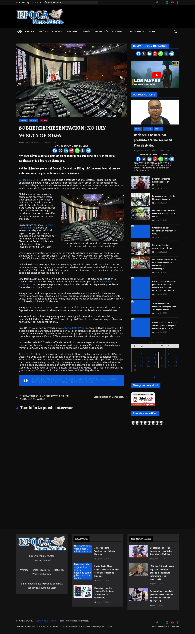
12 (148, 358)
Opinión (86, 31)
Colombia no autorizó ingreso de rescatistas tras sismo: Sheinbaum (161, 551)
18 (141, 362)
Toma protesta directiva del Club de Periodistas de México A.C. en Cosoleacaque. (164, 264)
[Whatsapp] (77, 150)
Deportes (72, 31)
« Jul (154, 376)
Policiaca (57, 31)
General (29, 31)
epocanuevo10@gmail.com (41, 587)
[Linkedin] (66, 150)
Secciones (135, 31)
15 (168, 358)
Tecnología (101, 31)
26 (148, 366)
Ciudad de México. (29, 179)
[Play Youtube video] (156, 75)
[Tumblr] (82, 150)
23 (175, 362)
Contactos (175, 626)
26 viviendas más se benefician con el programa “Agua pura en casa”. (164, 306)
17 (134, 362)
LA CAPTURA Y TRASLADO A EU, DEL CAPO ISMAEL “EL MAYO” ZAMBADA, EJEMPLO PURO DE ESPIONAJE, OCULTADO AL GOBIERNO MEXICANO (74, 381)
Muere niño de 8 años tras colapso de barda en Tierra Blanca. (163, 213)
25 (141, 366)
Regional (158, 129)
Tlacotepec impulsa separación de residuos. (162, 247)
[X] (60, 150)
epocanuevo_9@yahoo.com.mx (45, 583)
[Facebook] (54, 150)
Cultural (117, 31)
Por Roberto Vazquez (160, 151)
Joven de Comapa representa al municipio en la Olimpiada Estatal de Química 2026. (164, 325)
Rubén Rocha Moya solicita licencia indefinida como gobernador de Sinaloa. (106, 571)
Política (43, 31)
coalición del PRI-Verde (73, 328)
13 (155, 358)
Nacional (33, 121)
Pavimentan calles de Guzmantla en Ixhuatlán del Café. (164, 230)
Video (152, 31)
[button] (124, 32)
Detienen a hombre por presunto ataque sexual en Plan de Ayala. (153, 140)
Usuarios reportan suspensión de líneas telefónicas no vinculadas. (104, 593)
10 (134, 358)
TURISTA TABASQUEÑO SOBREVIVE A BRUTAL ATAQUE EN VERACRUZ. (45, 397)
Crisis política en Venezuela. (109, 397)
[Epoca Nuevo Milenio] (19, 31)
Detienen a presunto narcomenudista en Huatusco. (161, 181)
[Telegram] (88, 150)
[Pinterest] (71, 150)
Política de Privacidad (160, 626)
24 (134, 366)
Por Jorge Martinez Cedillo (46, 142)
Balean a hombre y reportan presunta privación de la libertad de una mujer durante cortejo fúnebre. (164, 286)
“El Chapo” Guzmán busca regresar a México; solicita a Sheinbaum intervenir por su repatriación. (162, 573)
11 (141, 358)
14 (162, 358)
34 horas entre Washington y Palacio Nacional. (104, 551)
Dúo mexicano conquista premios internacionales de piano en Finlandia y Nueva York (161, 596)
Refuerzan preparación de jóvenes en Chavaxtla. (163, 198)
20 (155, 362)
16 (175, 358)
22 (168, 362)
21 (162, 362)
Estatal (138, 129)
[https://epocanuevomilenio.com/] (147, 421)
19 (148, 362)
